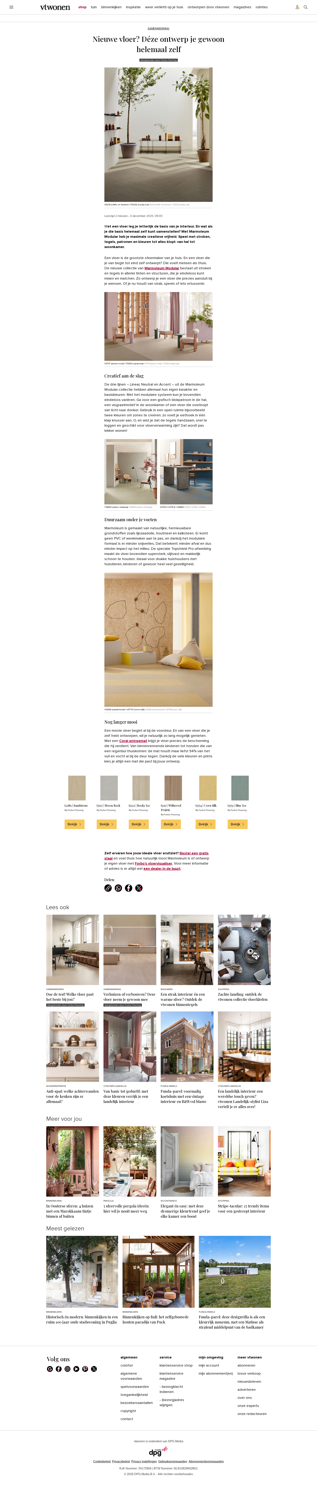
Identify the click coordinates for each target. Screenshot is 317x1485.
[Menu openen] (11, 7)
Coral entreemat (133, 741)
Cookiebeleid (102, 1461)
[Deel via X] (139, 888)
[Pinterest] (85, 1369)
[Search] (305, 7)
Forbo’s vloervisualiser (153, 863)
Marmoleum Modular (162, 268)
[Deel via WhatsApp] (118, 888)
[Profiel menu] (297, 7)
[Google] (50, 1369)
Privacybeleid (121, 1461)
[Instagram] (67, 1369)
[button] (144, 1461)
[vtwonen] (55, 7)
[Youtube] (76, 1369)
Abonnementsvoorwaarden (206, 1461)
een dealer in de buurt (162, 868)
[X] (94, 1369)
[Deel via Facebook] (128, 888)
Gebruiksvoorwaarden (172, 1461)
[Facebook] (59, 1369)
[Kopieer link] (108, 888)
